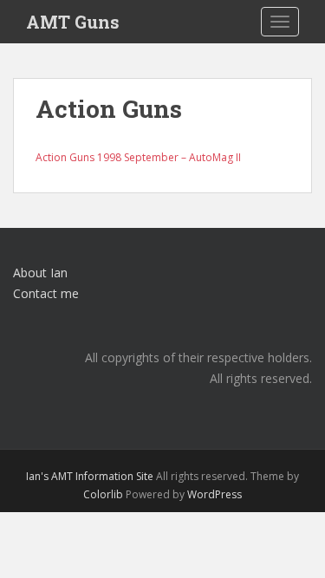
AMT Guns (73, 21)
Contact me (46, 293)
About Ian (40, 272)
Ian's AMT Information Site (89, 476)
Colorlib (103, 494)
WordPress (214, 494)
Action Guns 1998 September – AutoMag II (138, 157)
